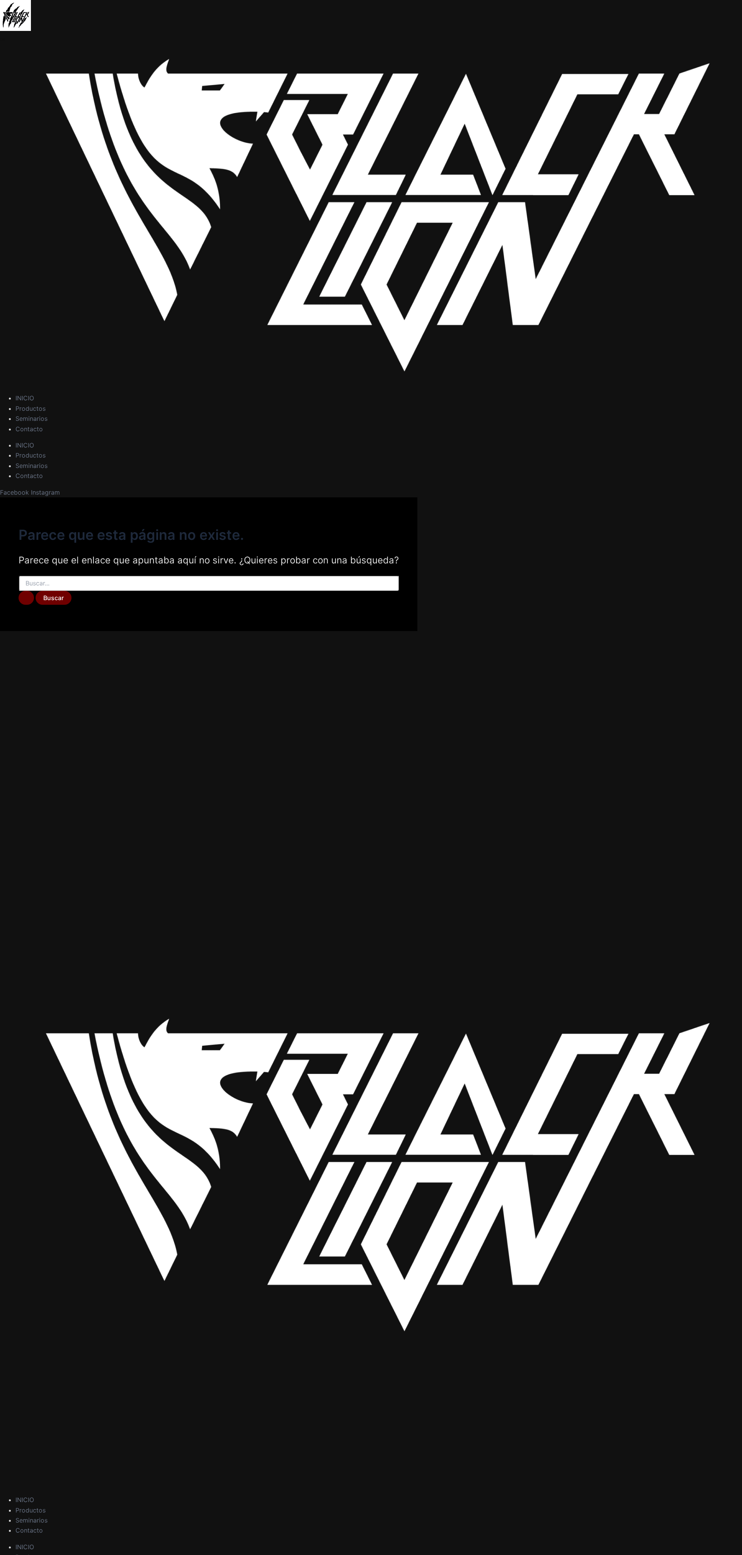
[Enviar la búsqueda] (26, 598)
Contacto (29, 429)
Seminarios (31, 418)
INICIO (24, 398)
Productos (30, 408)
